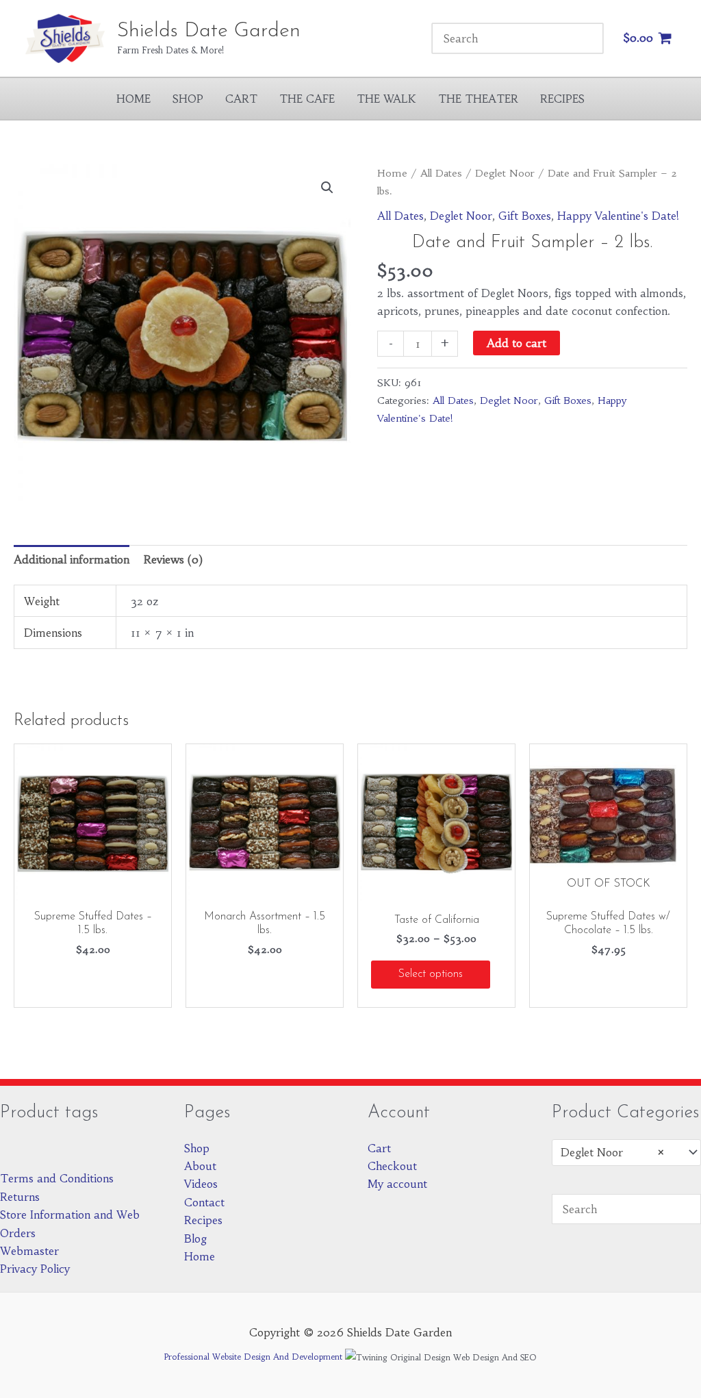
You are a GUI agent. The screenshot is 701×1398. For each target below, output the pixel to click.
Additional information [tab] (71, 559)
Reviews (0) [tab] (173, 559)
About (200, 1166)
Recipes (562, 98)
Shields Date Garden (209, 31)
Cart (241, 98)
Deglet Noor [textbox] (613, 1152)
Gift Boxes (524, 216)
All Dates (441, 173)
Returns (20, 1197)
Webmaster (29, 1251)
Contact (204, 1202)
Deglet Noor (505, 173)
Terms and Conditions (57, 1178)
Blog (195, 1238)
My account (397, 1184)
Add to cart (516, 343)
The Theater (478, 98)
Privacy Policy (35, 1268)
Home (133, 98)
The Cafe (307, 98)
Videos (201, 1184)
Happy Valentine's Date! (618, 216)
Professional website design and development (253, 1356)
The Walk (386, 98)
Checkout (392, 1166)
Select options (430, 974)
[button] (327, 187)
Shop (188, 98)
